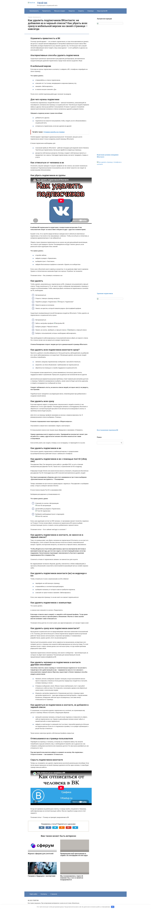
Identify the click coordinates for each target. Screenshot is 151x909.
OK (112, 907)
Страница (90, 11)
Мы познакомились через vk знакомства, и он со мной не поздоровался (71, 878)
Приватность (46, 11)
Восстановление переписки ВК (107, 430)
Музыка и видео (59, 11)
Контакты (44, 894)
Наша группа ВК (102, 11)
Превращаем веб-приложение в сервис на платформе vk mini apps (74, 854)
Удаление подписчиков (105, 293)
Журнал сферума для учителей (40, 854)
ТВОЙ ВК (42, 3)
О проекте (54, 894)
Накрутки (72, 11)
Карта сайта (33, 894)
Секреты (81, 11)
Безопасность (34, 11)
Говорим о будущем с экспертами (41, 876)
